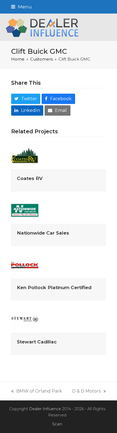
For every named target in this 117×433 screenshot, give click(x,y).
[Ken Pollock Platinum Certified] (24, 264)
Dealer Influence (45, 408)
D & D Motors (86, 391)
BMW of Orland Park (36, 391)
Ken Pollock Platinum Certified (54, 287)
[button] (21, 7)
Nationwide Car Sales (43, 233)
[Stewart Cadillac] (24, 319)
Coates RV (30, 178)
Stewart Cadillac (37, 341)
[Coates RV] (24, 155)
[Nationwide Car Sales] (24, 210)
